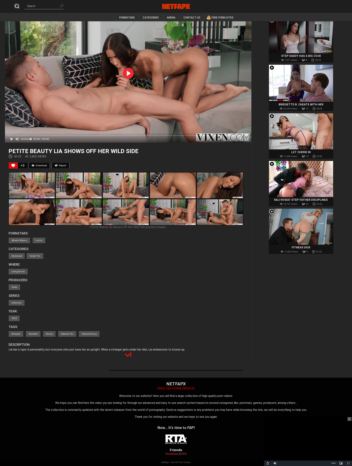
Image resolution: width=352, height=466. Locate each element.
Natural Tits (67, 334)
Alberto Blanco (19, 240)
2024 (14, 318)
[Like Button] (13, 165)
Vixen (14, 287)
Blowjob (16, 334)
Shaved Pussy (89, 334)
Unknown (17, 302)
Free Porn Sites (222, 17)
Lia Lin (39, 240)
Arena (171, 17)
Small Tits (35, 256)
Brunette (33, 334)
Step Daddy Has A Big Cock (301, 56)
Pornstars (127, 17)
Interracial (17, 256)
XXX (184, 454)
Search (17, 6)
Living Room (18, 271)
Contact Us (192, 17)
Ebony (49, 334)
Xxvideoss (172, 454)
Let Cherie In (301, 152)
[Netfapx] (176, 6)
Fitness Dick (301, 247)
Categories (151, 17)
